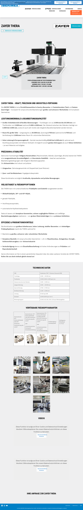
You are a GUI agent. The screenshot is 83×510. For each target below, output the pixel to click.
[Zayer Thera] (60, 365)
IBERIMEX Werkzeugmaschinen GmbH (10, 5)
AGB (81, 505)
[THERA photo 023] (60, 384)
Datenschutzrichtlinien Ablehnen (75, 2)
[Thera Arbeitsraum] (41, 365)
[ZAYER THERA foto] (22, 384)
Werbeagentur (60, 508)
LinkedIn (2, 505)
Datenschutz (75, 505)
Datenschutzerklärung (20, 2)
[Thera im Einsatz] (22, 365)
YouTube (7, 505)
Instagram (4, 505)
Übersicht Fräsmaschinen (13, 30)
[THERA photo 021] (41, 404)
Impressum (67, 505)
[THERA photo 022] (41, 384)
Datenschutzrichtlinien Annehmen (42, 435)
